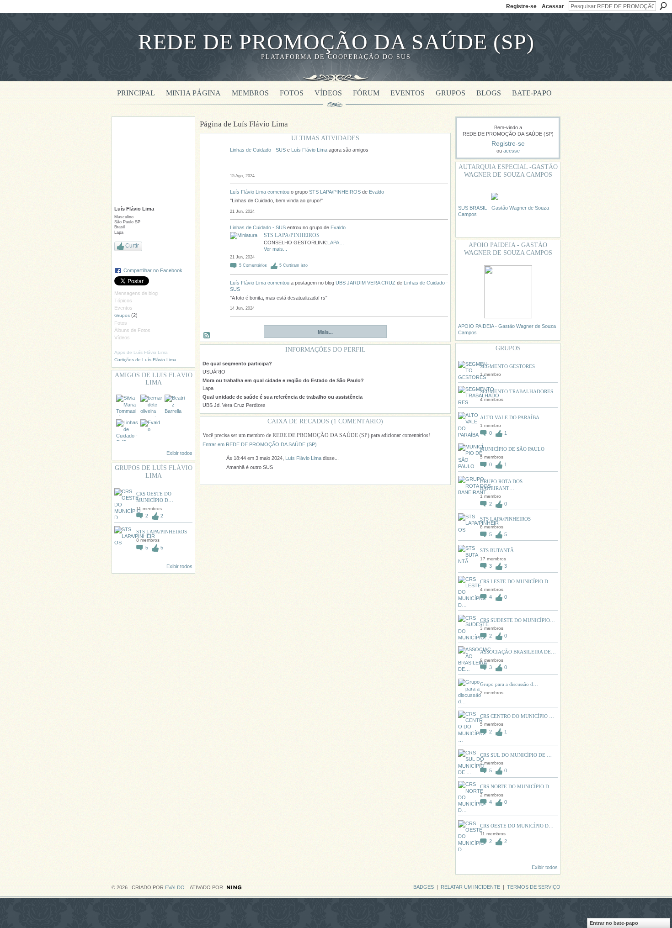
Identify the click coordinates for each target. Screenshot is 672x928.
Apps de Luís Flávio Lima (141, 352)
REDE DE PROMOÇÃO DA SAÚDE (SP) (336, 42)
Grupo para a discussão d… (509, 684)
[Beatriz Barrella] (176, 406)
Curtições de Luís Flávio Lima (145, 359)
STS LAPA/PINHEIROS (161, 531)
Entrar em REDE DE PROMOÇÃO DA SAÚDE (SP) (260, 444)
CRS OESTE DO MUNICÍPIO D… (517, 825)
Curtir (132, 246)
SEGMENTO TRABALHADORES (516, 391)
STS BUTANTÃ (497, 550)
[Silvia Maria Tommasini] (127, 406)
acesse (511, 150)
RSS (207, 336)
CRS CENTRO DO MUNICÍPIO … (517, 716)
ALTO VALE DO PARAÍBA (509, 417)
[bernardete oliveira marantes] (151, 406)
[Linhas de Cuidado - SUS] (127, 430)
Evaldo (376, 192)
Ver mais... (275, 249)
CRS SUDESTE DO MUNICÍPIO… (517, 620)
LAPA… (335, 242)
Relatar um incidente (470, 887)
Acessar (553, 6)
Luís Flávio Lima (309, 150)
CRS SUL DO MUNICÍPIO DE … (516, 755)
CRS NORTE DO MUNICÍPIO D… (517, 786)
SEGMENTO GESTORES (507, 366)
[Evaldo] (151, 430)
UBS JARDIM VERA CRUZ (365, 282)
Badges (423, 887)
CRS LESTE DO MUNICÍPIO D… (516, 581)
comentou (278, 192)
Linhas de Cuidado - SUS (258, 150)
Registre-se (521, 6)
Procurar (663, 6)
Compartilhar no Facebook (152, 270)
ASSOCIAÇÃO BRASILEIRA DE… (518, 651)
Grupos (122, 315)
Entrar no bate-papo (614, 923)
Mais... (325, 331)
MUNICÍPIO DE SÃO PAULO (512, 449)
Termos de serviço (533, 887)
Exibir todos (179, 453)
